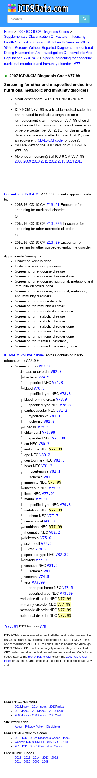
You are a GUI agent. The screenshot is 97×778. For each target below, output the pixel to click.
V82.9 (44, 366)
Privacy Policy (34, 726)
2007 (52, 715)
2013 (61, 161)
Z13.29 (53, 242)
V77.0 (41, 560)
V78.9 (39, 388)
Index (25, 706)
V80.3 (44, 444)
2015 (78, 161)
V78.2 (46, 543)
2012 (53, 161)
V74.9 (44, 377)
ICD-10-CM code (50, 140)
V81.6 (59, 460)
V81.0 (49, 421)
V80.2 (44, 455)
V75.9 (54, 488)
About (18, 726)
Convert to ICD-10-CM (21, 194)
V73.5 (67, 588)
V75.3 (43, 427)
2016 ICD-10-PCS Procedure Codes (39, 746)
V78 (43, 626)
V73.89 (66, 593)
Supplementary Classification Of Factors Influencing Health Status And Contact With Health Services (46, 42)
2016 (18, 757)
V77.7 (52, 516)
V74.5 (44, 576)
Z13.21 (53, 204)
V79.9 (41, 499)
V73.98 (48, 432)
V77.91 (48, 493)
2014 (70, 161)
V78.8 (65, 393)
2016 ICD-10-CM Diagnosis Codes (37, 737)
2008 (18, 161)
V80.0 (49, 521)
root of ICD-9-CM (39, 656)
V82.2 (54, 532)
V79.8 (65, 504)
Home (8, 32)
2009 (27, 161)
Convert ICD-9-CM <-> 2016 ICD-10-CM (41, 741)
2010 (36, 161)
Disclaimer (53, 726)
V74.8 (57, 382)
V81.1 (55, 416)
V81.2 (61, 410)
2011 (44, 161)
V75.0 (45, 538)
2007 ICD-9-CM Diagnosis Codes (43, 32)
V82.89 (62, 554)
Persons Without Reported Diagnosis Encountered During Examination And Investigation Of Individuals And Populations (48, 53)
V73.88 (58, 438)
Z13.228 (54, 223)
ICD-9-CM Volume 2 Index (24, 355)
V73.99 (38, 582)
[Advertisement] (43, 177)
